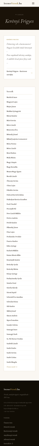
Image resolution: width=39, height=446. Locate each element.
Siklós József (11, 311)
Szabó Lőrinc (11, 357)
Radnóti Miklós (12, 250)
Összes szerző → (12, 367)
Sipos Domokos (12, 320)
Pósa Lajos (10, 232)
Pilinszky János (12, 227)
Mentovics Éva (12, 130)
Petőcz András (12, 218)
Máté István (11, 120)
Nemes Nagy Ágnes (14, 171)
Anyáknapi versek (10, 435)
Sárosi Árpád (11, 292)
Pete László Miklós (14, 213)
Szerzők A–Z (8, 443)
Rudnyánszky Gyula (14, 278)
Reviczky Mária (12, 269)
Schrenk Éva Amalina (15, 297)
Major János (11, 106)
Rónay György (12, 274)
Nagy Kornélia (12, 167)
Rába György (11, 246)
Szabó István (11, 353)
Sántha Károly (12, 288)
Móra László (11, 148)
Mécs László (11, 125)
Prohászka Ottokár (14, 237)
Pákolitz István (12, 190)
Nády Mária (11, 158)
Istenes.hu (13, 3)
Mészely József (12, 134)
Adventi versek (9, 439)
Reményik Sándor (13, 260)
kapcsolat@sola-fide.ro (11, 408)
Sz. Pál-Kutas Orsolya (15, 339)
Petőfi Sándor (12, 223)
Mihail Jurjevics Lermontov (17, 139)
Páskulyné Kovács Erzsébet (17, 199)
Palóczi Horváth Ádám (15, 195)
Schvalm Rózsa (12, 302)
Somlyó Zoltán (12, 325)
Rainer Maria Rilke (14, 255)
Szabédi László (12, 343)
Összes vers (8, 423)
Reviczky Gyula (12, 264)
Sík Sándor (11, 306)
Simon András (12, 316)
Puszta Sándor (12, 241)
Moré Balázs (11, 153)
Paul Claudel (11, 204)
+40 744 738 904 (9, 411)
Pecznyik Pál (11, 209)
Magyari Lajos (12, 102)
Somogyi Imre (12, 329)
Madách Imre (12, 97)
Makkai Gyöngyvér (14, 111)
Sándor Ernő (11, 283)
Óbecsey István (12, 181)
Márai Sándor (12, 116)
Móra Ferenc (11, 144)
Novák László (12, 176)
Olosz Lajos (11, 185)
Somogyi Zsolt (12, 334)
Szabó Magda (12, 362)
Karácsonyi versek (10, 431)
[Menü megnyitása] (33, 3)
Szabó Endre (11, 348)
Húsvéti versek (9, 427)
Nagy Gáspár (12, 162)
